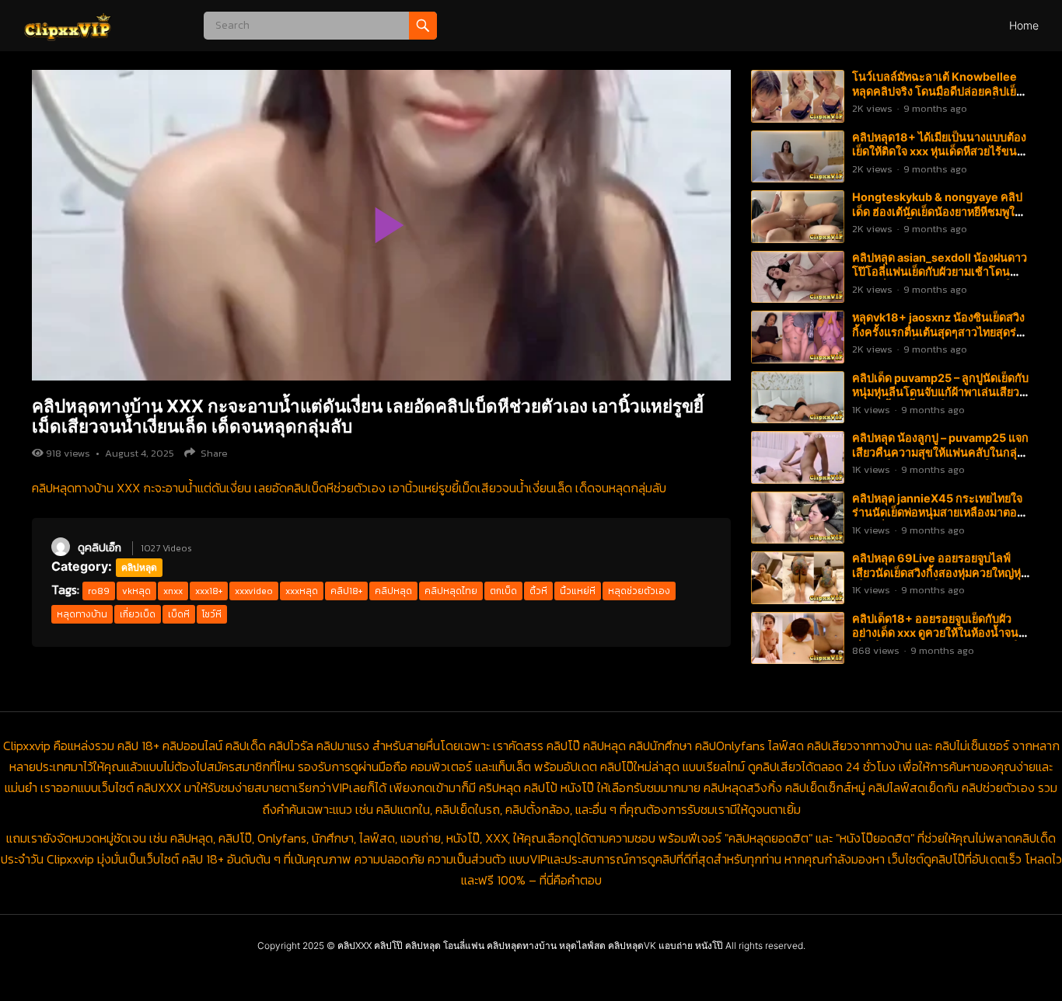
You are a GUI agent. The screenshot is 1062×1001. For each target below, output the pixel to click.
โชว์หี (212, 614)
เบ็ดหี (179, 614)
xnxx (173, 591)
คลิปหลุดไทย (450, 591)
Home (1024, 25)
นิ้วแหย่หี (578, 591)
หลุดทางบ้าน (82, 614)
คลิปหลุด (139, 567)
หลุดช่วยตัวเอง (639, 591)
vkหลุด (136, 591)
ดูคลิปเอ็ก (99, 547)
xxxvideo (254, 591)
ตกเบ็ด (503, 591)
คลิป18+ (346, 591)
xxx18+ (208, 591)
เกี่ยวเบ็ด (137, 614)
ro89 (99, 591)
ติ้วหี (538, 591)
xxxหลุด (301, 591)
